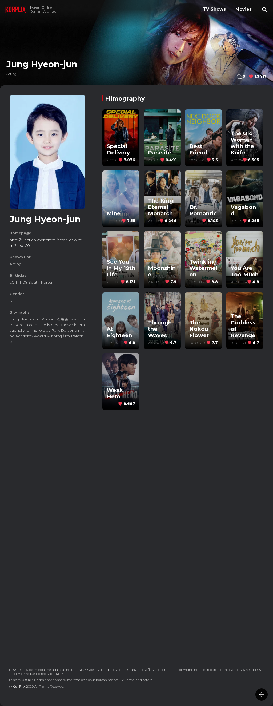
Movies (243, 9)
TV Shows (214, 9)
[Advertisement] (47, 384)
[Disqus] (182, 570)
